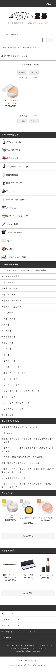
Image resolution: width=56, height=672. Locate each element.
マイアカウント (6, 632)
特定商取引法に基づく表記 (19, 648)
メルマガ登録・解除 (22, 651)
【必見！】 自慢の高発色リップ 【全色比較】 (22, 457)
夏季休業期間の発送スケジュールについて (20, 463)
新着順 (36, 65)
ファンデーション (15, 47)
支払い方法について (18, 645)
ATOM (38, 651)
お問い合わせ (6, 637)
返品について (46, 645)
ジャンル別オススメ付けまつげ (15, 478)
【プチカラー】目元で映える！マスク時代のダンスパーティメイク (27, 449)
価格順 (29, 65)
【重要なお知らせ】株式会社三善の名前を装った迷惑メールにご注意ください (27, 485)
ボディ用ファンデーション (31, 47)
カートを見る (34, 632)
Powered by (13, 665)
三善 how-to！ (7, 433)
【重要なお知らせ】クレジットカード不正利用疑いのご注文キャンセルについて (27, 470)
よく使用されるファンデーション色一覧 (19, 427)
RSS (33, 651)
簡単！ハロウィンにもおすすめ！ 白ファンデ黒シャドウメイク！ (27, 440)
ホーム (5, 47)
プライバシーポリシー (37, 648)
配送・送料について (33, 645)
